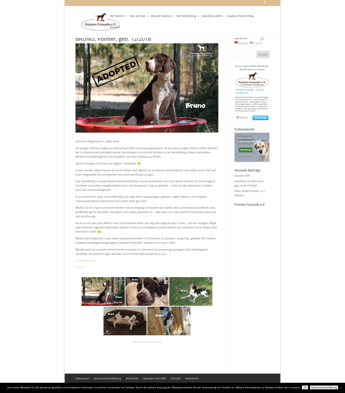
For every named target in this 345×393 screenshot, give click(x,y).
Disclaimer (132, 378)
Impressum (82, 378)
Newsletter (192, 378)
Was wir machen (161, 16)
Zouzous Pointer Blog (240, 16)
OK (305, 387)
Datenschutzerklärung (107, 378)
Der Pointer (117, 16)
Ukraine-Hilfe (242, 175)
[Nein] (340, 388)
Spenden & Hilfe (212, 16)
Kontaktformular (85, 260)
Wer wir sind (137, 16)
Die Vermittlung (186, 16)
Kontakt (115, 27)
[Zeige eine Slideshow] (147, 342)
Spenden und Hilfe (154, 378)
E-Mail (79, 267)
